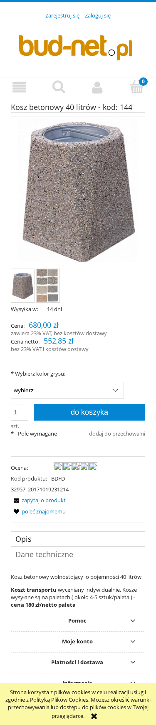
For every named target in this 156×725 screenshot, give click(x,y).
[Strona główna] (78, 43)
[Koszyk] (136, 86)
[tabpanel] (78, 590)
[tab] (78, 539)
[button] (19, 87)
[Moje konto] (97, 87)
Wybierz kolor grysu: (38, 373)
